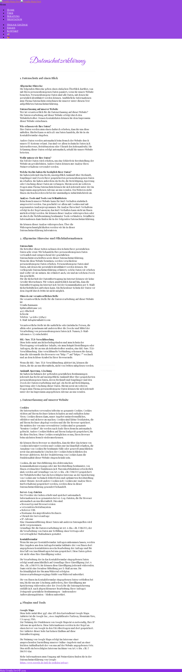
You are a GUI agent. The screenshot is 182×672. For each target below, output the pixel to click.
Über (10, 13)
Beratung (13, 16)
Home (10, 9)
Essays (11, 27)
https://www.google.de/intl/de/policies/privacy (44, 662)
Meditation (14, 19)
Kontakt (12, 30)
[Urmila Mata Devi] (20, 1)
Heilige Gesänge (17, 24)
